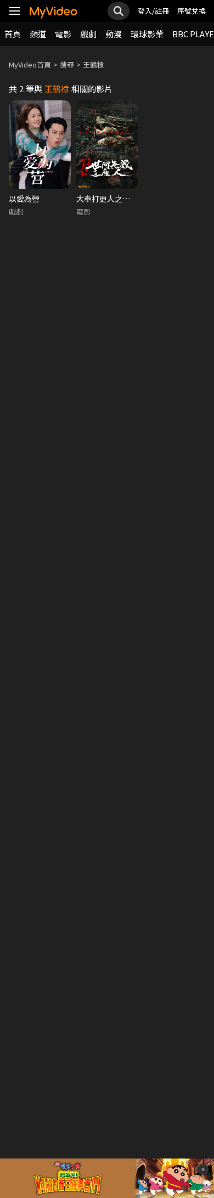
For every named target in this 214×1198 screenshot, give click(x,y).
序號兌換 (191, 10)
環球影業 (147, 33)
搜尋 (67, 64)
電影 (63, 33)
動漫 (113, 33)
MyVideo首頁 (30, 64)
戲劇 (88, 33)
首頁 (12, 33)
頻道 (38, 33)
